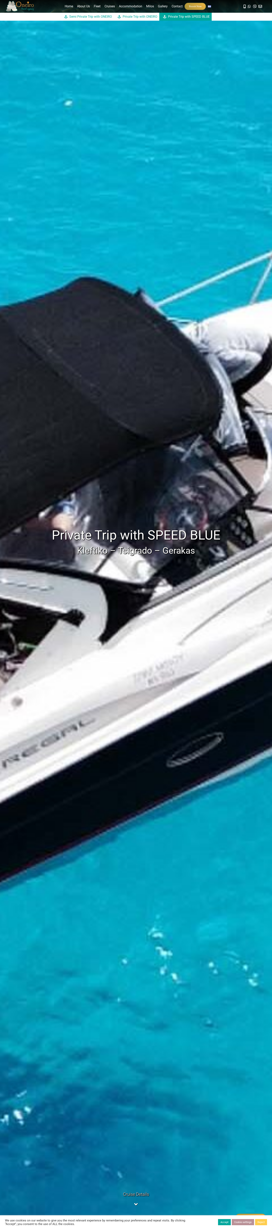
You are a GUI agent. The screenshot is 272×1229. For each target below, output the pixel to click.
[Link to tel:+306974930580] (245, 6)
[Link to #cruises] (136, 1204)
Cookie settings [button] (243, 1222)
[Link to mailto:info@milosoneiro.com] (260, 6)
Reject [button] (261, 1222)
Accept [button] (224, 1222)
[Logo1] (20, 3)
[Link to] (249, 6)
